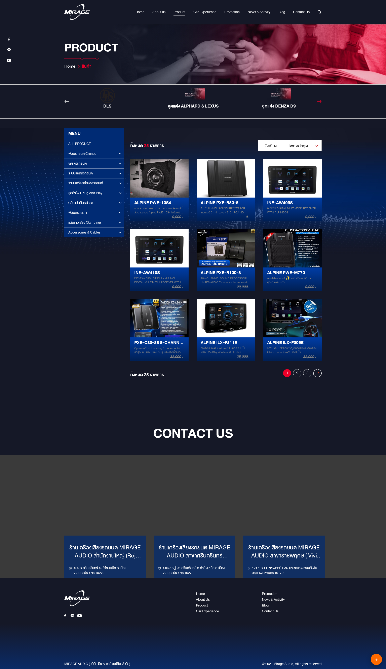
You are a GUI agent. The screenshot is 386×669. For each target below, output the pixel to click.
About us (158, 12)
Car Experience (204, 12)
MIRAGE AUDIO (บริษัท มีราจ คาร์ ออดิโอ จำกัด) (97, 664)
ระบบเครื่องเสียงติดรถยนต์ (85, 183)
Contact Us (301, 12)
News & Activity (259, 12)
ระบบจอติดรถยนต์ (80, 173)
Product (179, 12)
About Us (203, 599)
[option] (107, 98)
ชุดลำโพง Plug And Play (85, 193)
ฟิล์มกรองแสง (77, 212)
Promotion (232, 12)
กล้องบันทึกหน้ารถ (80, 203)
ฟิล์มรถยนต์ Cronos (82, 153)
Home (140, 12)
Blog (281, 12)
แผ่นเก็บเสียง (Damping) (84, 222)
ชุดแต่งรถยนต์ (77, 163)
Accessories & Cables (84, 232)
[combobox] (290, 145)
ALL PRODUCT (79, 144)
